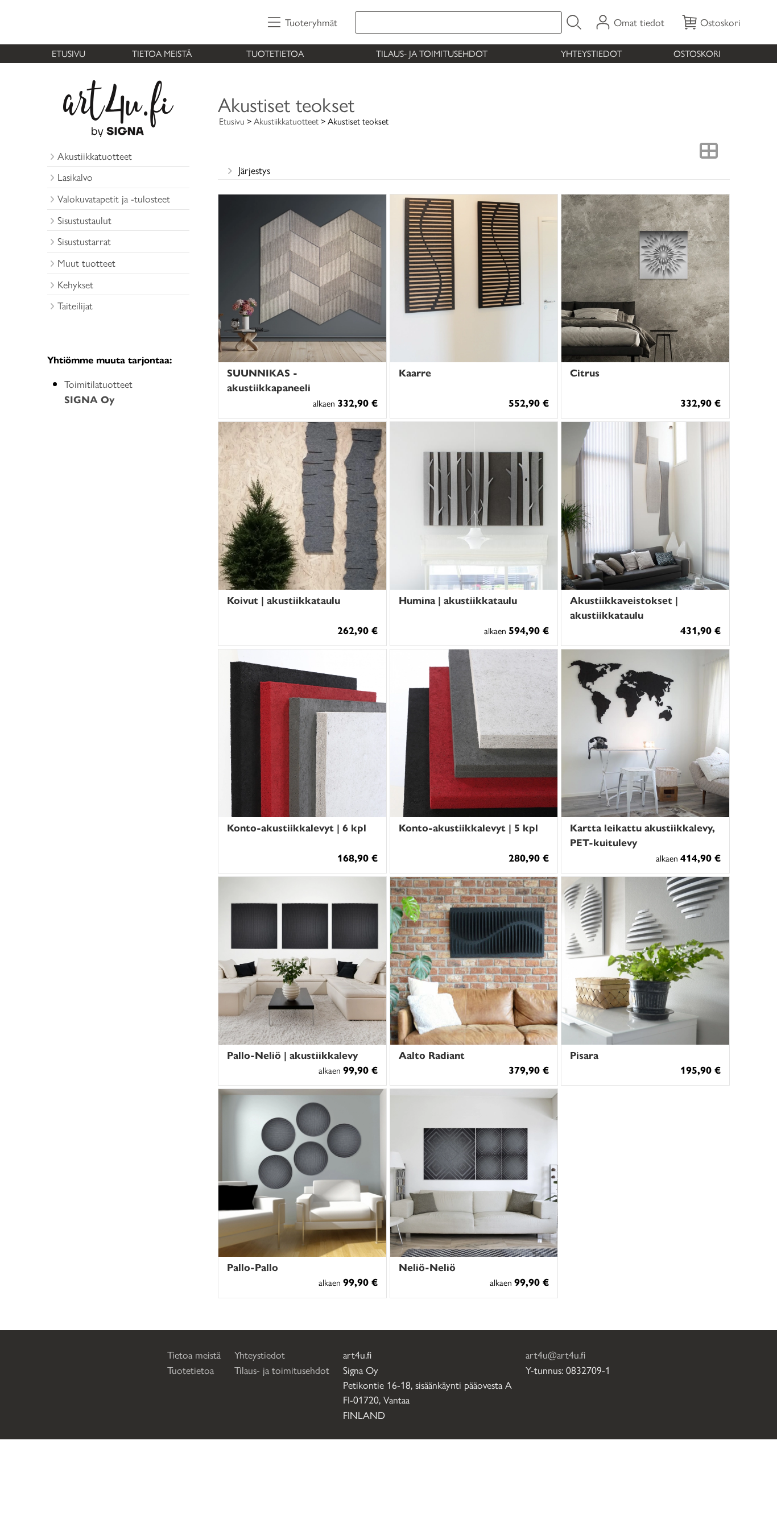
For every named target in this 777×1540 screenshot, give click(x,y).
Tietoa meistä (162, 53)
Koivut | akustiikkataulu (283, 600)
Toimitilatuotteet (98, 390)
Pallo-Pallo (252, 1267)
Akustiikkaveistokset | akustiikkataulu (624, 607)
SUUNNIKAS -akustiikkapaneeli (269, 379)
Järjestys (254, 170)
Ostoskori (697, 53)
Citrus (585, 372)
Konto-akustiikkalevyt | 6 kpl (296, 827)
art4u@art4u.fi (555, 1354)
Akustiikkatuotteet (286, 120)
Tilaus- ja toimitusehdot (431, 53)
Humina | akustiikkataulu (458, 600)
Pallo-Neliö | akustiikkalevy (292, 1055)
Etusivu (68, 53)
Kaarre (415, 372)
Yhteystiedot (591, 53)
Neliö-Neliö (427, 1267)
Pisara (584, 1055)
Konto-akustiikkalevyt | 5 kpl (468, 827)
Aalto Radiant (432, 1055)
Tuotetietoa (275, 53)
